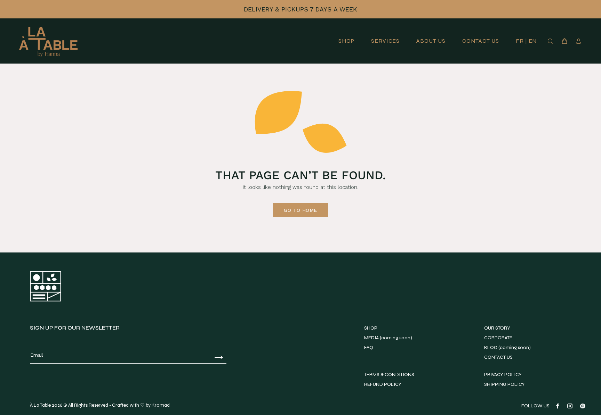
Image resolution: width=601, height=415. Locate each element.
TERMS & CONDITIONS (389, 374)
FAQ (368, 347)
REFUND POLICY (382, 384)
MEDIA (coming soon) (388, 338)
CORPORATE (498, 338)
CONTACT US (498, 357)
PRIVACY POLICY (503, 374)
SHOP (370, 328)
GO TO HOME (300, 210)
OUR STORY (497, 328)
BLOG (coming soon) (507, 347)
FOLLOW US (535, 406)
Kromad (161, 405)
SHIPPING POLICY (504, 384)
